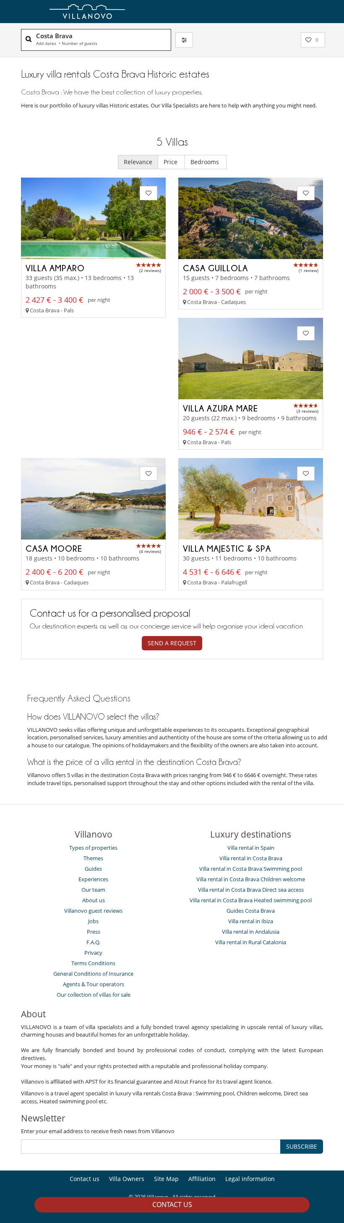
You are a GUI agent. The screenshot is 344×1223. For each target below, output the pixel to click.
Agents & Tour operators (93, 984)
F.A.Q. (93, 942)
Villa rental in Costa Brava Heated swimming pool (251, 900)
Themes (93, 858)
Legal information (250, 1179)
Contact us (172, 1204)
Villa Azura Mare (220, 408)
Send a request (172, 643)
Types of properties (93, 847)
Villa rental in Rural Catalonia (250, 942)
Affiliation (202, 1179)
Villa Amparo (55, 267)
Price (171, 162)
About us (93, 900)
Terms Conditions (93, 963)
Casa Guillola (215, 267)
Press (93, 931)
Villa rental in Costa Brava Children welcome (250, 879)
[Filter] (184, 39)
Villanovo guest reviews (93, 910)
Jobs (93, 921)
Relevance (138, 162)
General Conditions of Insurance (93, 973)
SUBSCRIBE (301, 1146)
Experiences (93, 879)
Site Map (166, 1179)
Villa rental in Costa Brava (250, 858)
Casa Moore (54, 548)
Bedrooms (205, 162)
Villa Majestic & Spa (227, 548)
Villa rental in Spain (250, 847)
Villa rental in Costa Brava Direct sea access (251, 889)
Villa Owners (126, 1179)
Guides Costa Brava (251, 910)
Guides (93, 868)
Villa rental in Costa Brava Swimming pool (250, 868)
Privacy (93, 952)
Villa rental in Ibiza (250, 921)
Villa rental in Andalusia (250, 931)
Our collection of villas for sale (93, 994)
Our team (93, 889)
